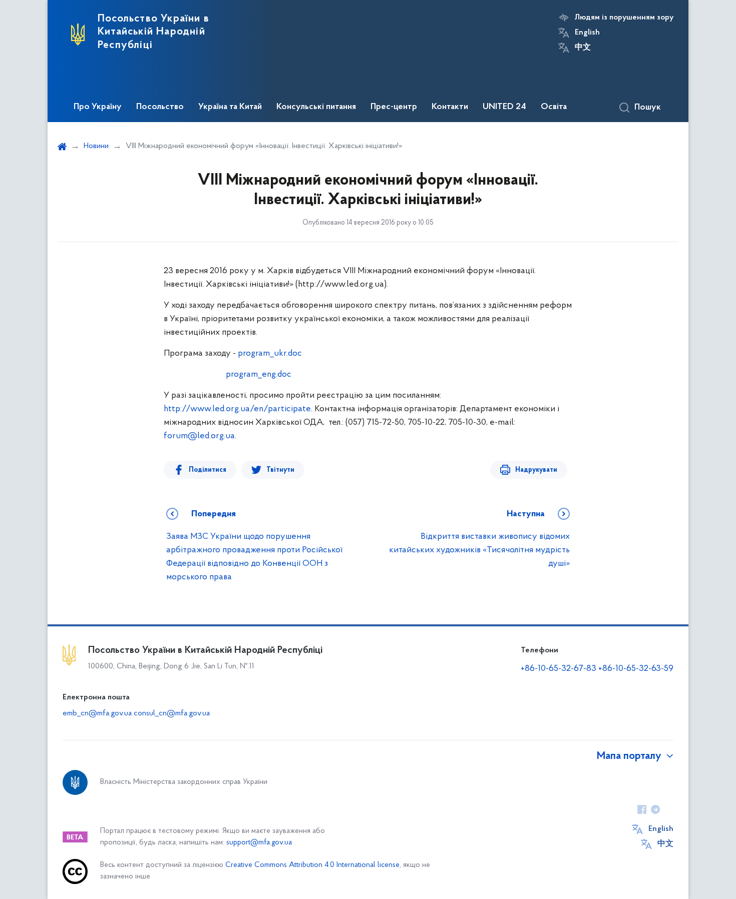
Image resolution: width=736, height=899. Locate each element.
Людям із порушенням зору (624, 18)
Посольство (160, 107)
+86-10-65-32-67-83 (558, 668)
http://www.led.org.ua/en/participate (237, 409)
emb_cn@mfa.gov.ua (97, 713)
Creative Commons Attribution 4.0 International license (312, 865)
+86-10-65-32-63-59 (635, 668)
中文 (583, 48)
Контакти (450, 107)
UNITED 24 (504, 107)
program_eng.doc (258, 374)
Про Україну (98, 107)
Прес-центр (394, 107)
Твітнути (280, 470)
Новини (96, 146)
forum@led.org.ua (199, 436)
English (587, 33)
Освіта (554, 107)
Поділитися (207, 470)
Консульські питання (316, 107)
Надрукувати (536, 470)
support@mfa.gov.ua (259, 842)
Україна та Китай (230, 107)
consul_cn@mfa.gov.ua (172, 713)
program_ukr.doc (270, 353)
